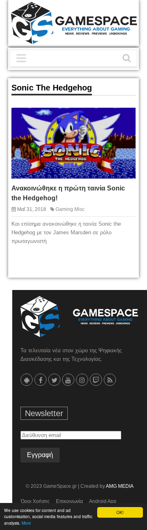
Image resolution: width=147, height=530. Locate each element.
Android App (102, 501)
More (26, 523)
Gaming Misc (70, 209)
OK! (120, 512)
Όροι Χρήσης (35, 501)
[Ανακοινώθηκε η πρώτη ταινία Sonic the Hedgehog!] (123, 120)
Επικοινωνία (69, 501)
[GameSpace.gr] (79, 316)
